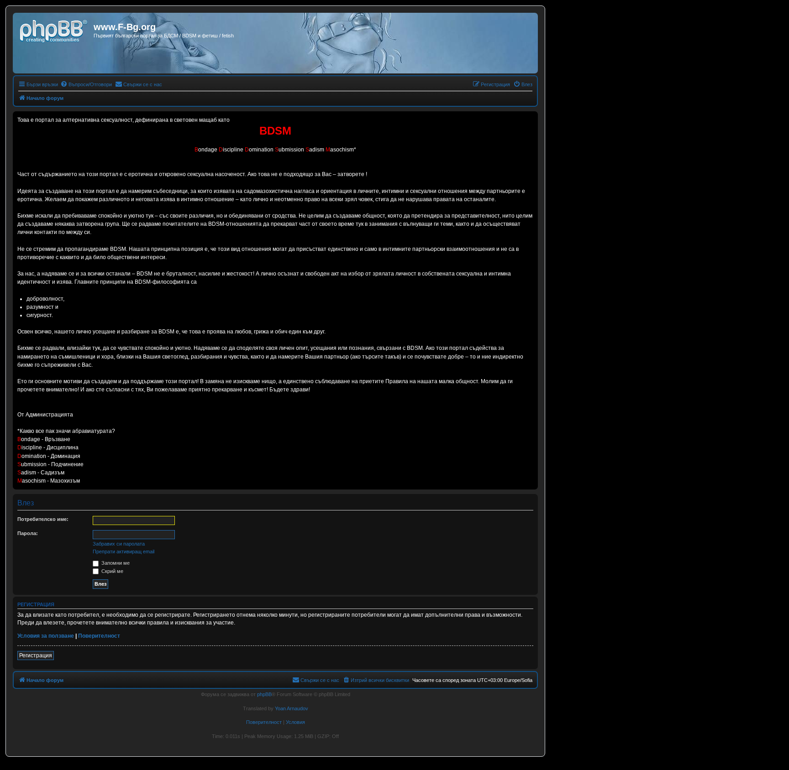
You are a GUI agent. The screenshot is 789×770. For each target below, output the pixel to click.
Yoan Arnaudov (291, 708)
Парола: (27, 533)
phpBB (264, 694)
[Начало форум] (54, 29)
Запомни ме (115, 563)
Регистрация (35, 655)
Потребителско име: (42, 519)
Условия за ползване (45, 636)
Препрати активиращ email (123, 551)
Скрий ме (111, 571)
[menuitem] (86, 84)
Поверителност (99, 636)
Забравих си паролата (119, 543)
